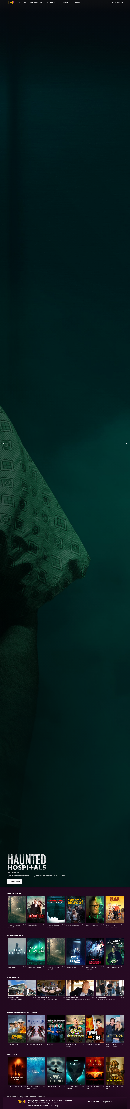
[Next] (126, 443)
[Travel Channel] (11, 2)
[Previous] (3, 443)
